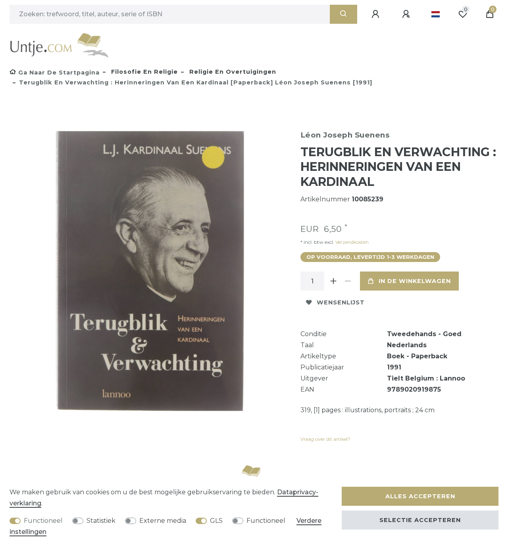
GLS (216, 520)
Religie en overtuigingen (231, 71)
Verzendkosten (351, 242)
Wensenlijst (341, 302)
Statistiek (101, 520)
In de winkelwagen (415, 281)
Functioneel (43, 520)
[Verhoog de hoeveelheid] (334, 281)
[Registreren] (407, 14)
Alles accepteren (420, 496)
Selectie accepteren (420, 520)
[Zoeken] (343, 14)
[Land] (435, 14)
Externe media (162, 520)
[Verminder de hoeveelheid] (348, 281)
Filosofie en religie (143, 71)
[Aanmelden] (376, 14)
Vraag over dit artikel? (325, 439)
